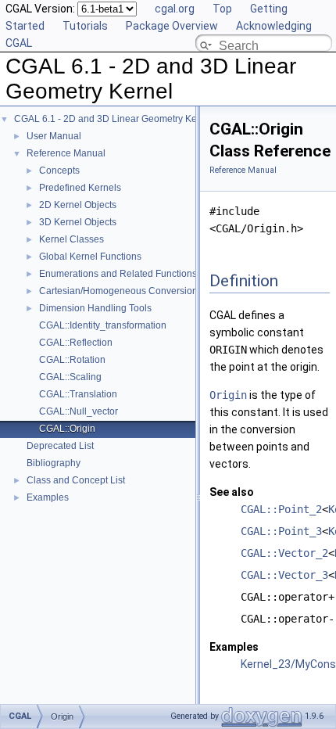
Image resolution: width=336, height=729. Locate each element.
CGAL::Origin (67, 428)
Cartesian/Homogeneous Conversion (118, 290)
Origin (228, 395)
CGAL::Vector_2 (284, 553)
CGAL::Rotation (72, 359)
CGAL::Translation (78, 394)
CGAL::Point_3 (281, 531)
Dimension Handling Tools (95, 308)
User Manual (54, 136)
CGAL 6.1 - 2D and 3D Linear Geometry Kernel (113, 118)
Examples (48, 497)
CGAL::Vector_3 (284, 575)
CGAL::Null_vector (78, 411)
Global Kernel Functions (90, 256)
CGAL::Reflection (76, 342)
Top (222, 8)
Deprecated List (60, 445)
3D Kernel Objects (77, 222)
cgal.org (175, 8)
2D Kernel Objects (77, 204)
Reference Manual (66, 153)
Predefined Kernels (80, 187)
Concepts (59, 170)
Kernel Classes (71, 239)
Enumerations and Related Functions (118, 273)
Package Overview (172, 26)
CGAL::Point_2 (281, 509)
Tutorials (85, 26)
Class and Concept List (76, 480)
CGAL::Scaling (70, 377)
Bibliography (53, 463)
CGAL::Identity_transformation (102, 325)
